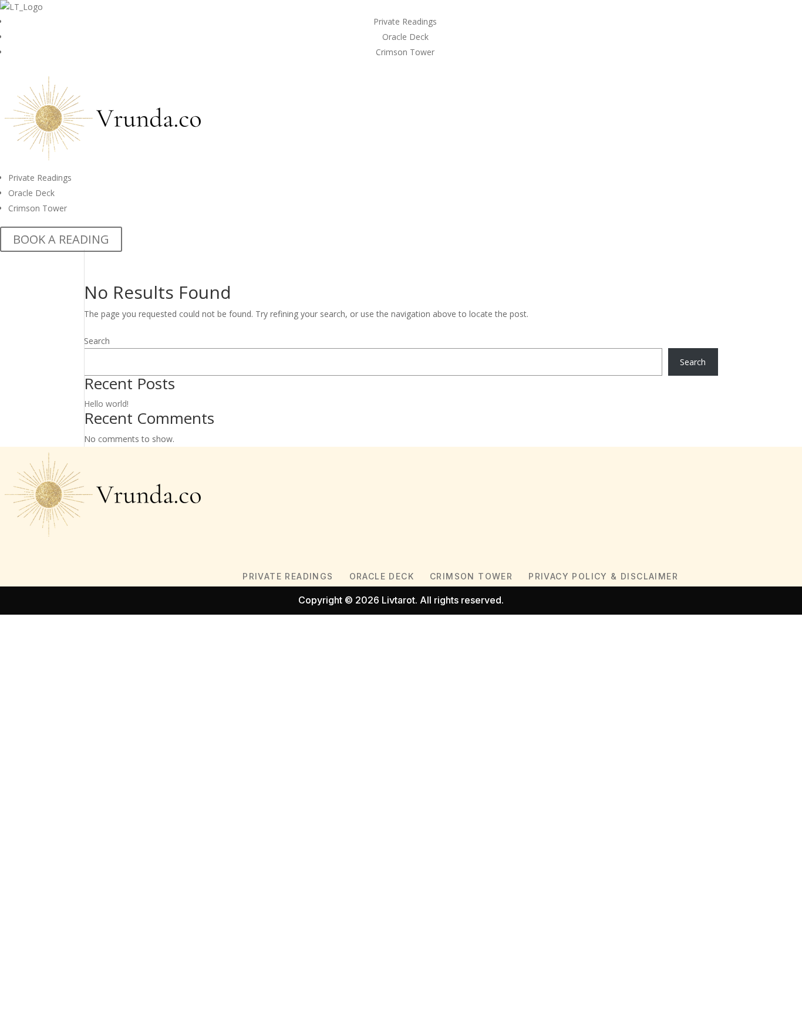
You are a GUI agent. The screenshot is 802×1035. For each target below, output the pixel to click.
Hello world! (106, 403)
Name (29, 755)
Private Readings (405, 21)
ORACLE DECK (381, 576)
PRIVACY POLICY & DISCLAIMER (603, 576)
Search (97, 340)
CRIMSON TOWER (471, 576)
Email (28, 784)
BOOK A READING (61, 239)
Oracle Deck (405, 36)
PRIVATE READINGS (287, 576)
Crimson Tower (405, 52)
